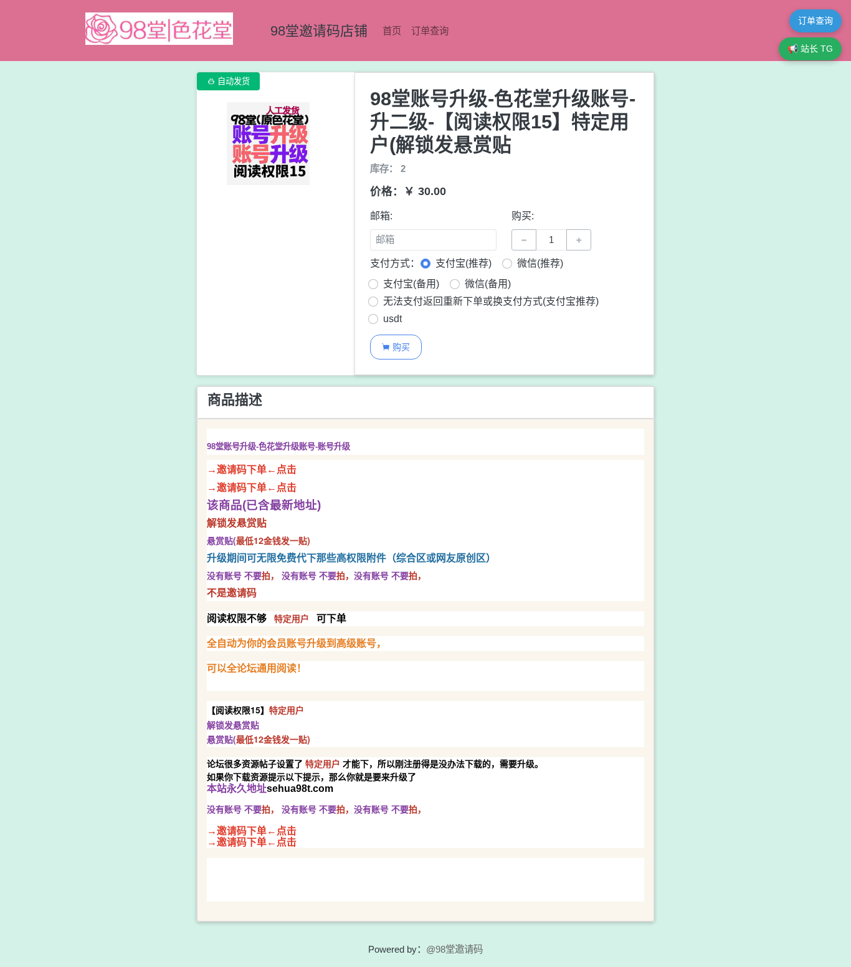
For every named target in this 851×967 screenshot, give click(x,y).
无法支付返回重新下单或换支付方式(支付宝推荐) (491, 301)
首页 (392, 31)
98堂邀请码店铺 (319, 31)
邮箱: (381, 216)
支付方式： (395, 263)
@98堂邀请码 (454, 949)
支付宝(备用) (411, 284)
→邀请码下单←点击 (252, 469)
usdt (392, 318)
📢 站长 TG (810, 49)
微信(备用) (488, 284)
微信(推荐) (540, 263)
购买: (522, 216)
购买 (395, 346)
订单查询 (430, 31)
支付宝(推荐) (463, 263)
